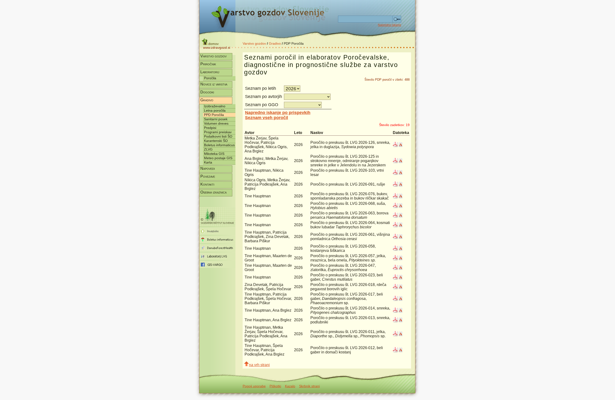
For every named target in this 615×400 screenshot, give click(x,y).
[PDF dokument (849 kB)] (395, 299)
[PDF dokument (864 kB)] (395, 288)
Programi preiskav (218, 132)
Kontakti (207, 184)
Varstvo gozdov (254, 43)
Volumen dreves (216, 123)
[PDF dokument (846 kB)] (395, 278)
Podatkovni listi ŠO (218, 136)
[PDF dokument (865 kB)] (395, 269)
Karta (208, 162)
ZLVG (208, 149)
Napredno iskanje (389, 25)
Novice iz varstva (213, 84)
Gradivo (275, 43)
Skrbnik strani (309, 386)
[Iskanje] (397, 19)
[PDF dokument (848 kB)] (395, 185)
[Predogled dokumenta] (400, 146)
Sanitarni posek (216, 119)
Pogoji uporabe (254, 386)
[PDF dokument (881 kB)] (395, 351)
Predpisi (210, 128)
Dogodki (207, 92)
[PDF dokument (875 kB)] (395, 259)
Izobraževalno (214, 106)
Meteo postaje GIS (218, 158)
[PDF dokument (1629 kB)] (395, 162)
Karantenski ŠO (216, 141)
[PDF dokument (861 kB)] (395, 173)
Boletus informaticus (219, 145)
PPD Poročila (214, 115)
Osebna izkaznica (213, 192)
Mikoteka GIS (214, 154)
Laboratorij (209, 72)
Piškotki (275, 386)
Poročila (210, 78)
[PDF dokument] (395, 146)
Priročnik (208, 64)
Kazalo (290, 386)
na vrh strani (259, 365)
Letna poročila (215, 110)
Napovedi (207, 168)
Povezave (207, 176)
